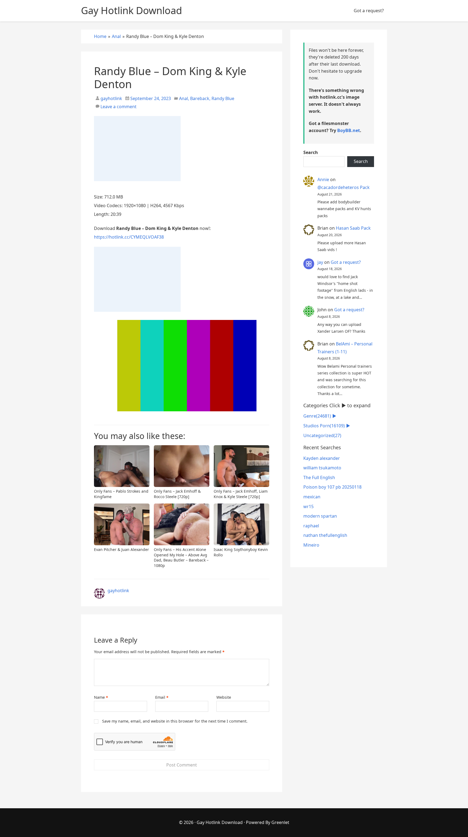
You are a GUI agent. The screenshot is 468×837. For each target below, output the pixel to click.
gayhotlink (110, 98)
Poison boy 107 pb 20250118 (332, 487)
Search (310, 152)
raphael (311, 526)
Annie (323, 179)
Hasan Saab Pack (353, 228)
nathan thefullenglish (325, 535)
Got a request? (369, 11)
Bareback (199, 98)
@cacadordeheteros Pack (343, 187)
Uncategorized (322, 435)
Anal (183, 98)
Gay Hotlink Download (220, 822)
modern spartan (320, 516)
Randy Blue (223, 98)
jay (320, 262)
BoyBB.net (348, 130)
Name (101, 697)
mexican (311, 497)
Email (161, 697)
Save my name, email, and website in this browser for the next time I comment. (175, 721)
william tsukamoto (322, 468)
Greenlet (280, 822)
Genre (317, 416)
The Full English (319, 477)
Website (223, 697)
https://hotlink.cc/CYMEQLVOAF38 (129, 237)
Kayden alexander (321, 458)
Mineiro (311, 545)
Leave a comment (118, 107)
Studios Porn (324, 426)
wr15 (308, 506)
